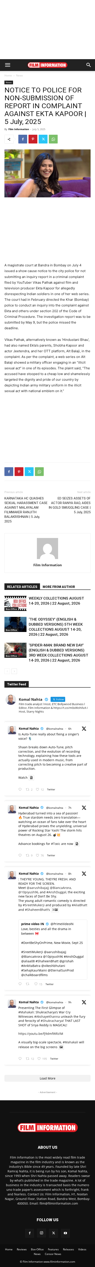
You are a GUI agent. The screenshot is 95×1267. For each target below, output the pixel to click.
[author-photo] (47, 559)
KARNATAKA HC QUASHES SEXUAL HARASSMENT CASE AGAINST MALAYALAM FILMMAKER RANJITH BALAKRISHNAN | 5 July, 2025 (26, 509)
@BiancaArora (60, 888)
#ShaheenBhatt (36, 910)
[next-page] (14, 671)
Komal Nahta (29, 728)
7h (69, 808)
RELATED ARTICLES (22, 587)
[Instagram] (41, 1233)
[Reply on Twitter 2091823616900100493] (21, 984)
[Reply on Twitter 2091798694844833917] (21, 1059)
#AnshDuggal (56, 892)
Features (53, 1249)
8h (69, 874)
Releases (68, 1249)
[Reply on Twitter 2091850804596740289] (21, 789)
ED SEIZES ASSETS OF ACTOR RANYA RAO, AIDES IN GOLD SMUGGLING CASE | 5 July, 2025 (70, 505)
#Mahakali (26, 1012)
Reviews (22, 1249)
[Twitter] (43, 139)
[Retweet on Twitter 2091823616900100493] (29, 984)
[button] (7, 65)
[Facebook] (22, 139)
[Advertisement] (47, 29)
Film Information (18, 129)
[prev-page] (7, 671)
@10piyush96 (28, 892)
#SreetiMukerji (34, 905)
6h (69, 729)
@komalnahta (54, 729)
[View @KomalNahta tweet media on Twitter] (31, 777)
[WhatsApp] (53, 139)
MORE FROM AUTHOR (59, 587)
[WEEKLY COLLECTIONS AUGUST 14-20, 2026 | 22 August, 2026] (15, 603)
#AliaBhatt (79, 905)
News (19, 75)
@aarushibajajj (38, 888)
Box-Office (11, 608)
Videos (82, 1249)
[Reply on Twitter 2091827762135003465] (21, 855)
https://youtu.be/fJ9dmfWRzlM (40, 1034)
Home (8, 75)
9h (69, 1002)
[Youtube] (65, 1233)
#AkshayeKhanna (47, 1016)
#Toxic (55, 844)
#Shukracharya (52, 1021)
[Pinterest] (32, 139)
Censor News (53, 1254)
